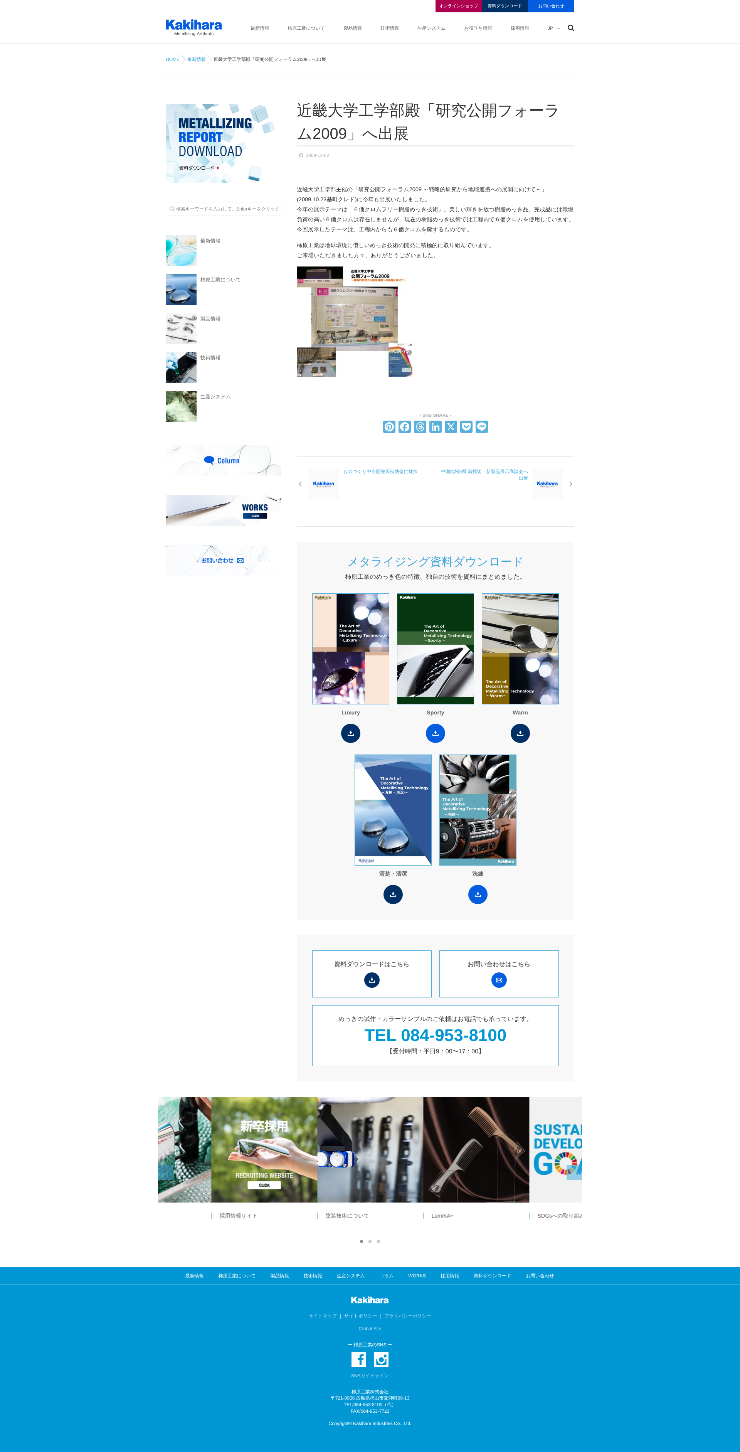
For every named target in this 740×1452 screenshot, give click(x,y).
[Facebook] (404, 428)
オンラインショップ (458, 6)
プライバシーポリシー (407, 1316)
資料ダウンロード (505, 6)
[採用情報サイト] (211, 1150)
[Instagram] (381, 1359)
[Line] (481, 428)
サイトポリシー (360, 1316)
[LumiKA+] (423, 1150)
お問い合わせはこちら (499, 964)
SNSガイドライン (370, 1375)
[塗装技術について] (317, 1150)
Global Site (370, 1328)
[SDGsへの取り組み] (529, 1150)
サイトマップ (323, 1316)
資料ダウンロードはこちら (371, 964)
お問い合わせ (551, 6)
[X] (451, 428)
